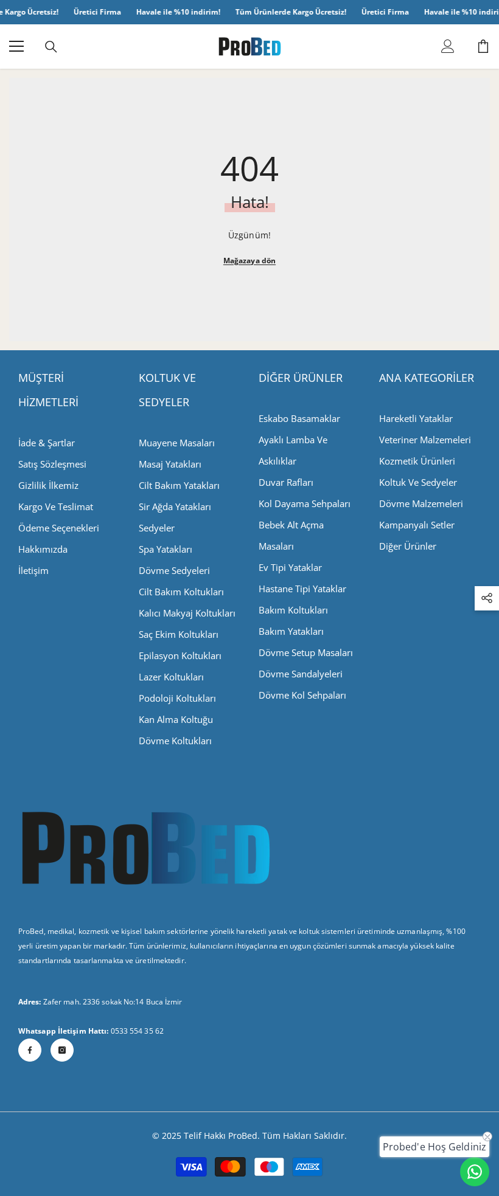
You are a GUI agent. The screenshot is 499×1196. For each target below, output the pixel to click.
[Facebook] (29, 1050)
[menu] (16, 46)
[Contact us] (474, 1171)
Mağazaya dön (249, 260)
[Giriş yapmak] (448, 46)
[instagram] (62, 1050)
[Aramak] (51, 47)
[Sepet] (483, 46)
